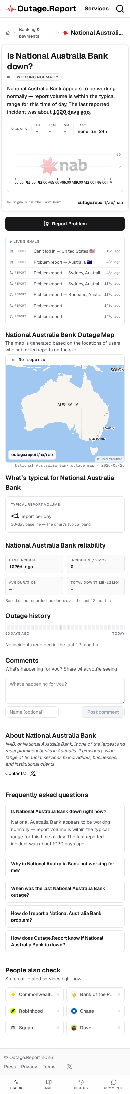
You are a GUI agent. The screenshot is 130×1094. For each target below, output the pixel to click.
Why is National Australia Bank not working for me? (62, 867)
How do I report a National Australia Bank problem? (56, 916)
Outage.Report (46, 8)
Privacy (29, 1067)
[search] (120, 8)
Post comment (103, 712)
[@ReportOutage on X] (69, 1066)
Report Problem (69, 224)
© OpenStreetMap (109, 459)
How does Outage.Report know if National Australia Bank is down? (57, 941)
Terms (49, 1067)
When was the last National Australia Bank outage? (58, 891)
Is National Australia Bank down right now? (58, 811)
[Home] (8, 33)
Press (10, 1067)
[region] (65, 413)
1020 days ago (71, 112)
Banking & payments (29, 33)
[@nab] (33, 773)
